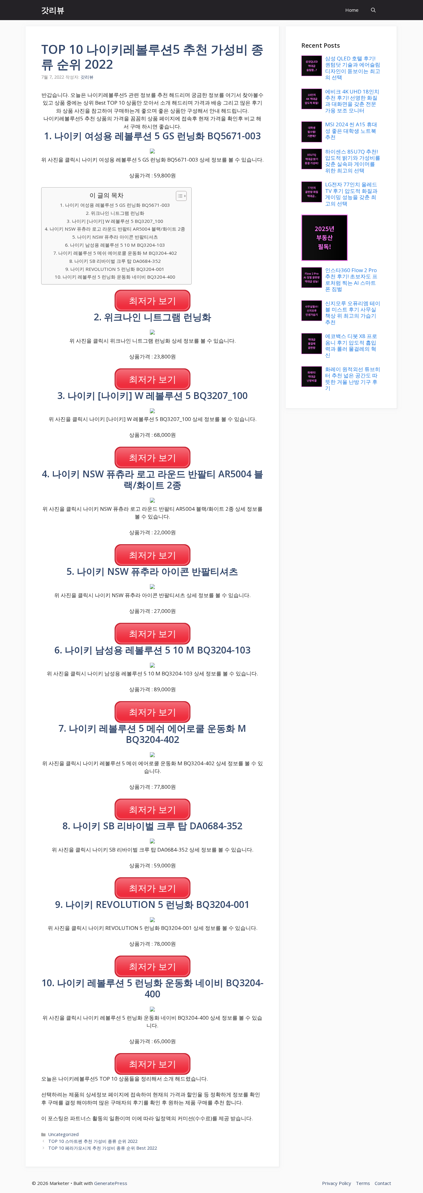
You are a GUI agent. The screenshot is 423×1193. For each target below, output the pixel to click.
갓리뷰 (52, 10)
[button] (373, 10)
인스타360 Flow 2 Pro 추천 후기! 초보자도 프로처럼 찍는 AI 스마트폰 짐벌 (351, 280)
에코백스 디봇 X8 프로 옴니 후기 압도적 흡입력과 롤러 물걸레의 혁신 (351, 345)
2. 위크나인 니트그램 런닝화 (115, 213)
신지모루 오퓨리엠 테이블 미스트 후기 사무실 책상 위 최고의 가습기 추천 (352, 313)
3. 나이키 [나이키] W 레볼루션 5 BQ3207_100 (115, 221)
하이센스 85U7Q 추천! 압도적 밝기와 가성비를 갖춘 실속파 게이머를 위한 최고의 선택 (352, 161)
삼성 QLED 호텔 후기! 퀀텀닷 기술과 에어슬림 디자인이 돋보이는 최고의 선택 (352, 68)
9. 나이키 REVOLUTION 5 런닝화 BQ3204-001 (114, 269)
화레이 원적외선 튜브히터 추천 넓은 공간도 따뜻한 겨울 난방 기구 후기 (352, 379)
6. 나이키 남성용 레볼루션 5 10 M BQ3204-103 (115, 245)
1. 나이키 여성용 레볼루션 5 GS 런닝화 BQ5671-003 (115, 205)
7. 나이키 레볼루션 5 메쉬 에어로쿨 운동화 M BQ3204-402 (115, 253)
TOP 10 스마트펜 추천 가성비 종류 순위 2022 (92, 1141)
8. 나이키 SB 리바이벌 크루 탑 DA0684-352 (115, 261)
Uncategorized (63, 1134)
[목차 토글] (178, 196)
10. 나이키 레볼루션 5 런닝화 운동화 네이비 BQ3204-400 (115, 277)
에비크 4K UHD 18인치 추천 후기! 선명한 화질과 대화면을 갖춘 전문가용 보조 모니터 (352, 101)
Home (352, 10)
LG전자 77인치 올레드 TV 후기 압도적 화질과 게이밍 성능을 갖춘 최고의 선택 (351, 194)
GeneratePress (110, 1183)
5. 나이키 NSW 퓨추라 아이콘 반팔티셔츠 (115, 237)
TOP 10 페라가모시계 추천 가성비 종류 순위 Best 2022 (102, 1148)
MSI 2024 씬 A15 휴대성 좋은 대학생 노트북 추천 (351, 131)
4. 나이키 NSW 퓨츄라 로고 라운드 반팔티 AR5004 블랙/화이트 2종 (115, 229)
